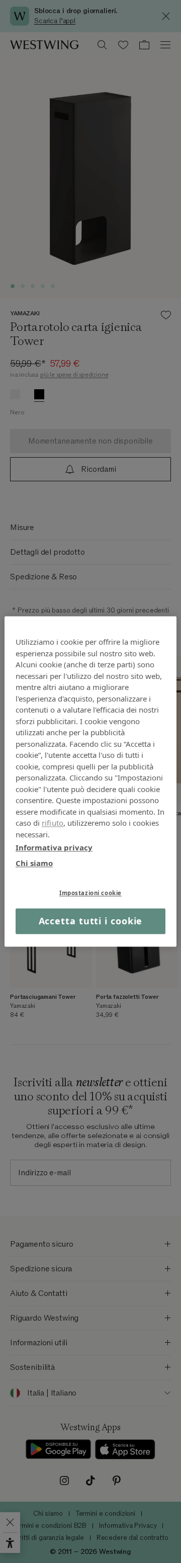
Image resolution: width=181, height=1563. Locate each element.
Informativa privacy (54, 847)
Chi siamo (34, 863)
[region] (90, 781)
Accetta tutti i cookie (91, 921)
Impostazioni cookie (90, 893)
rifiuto (52, 823)
